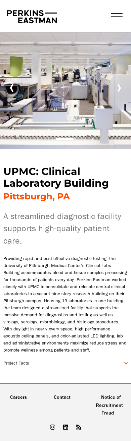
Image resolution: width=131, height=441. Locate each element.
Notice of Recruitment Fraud (109, 405)
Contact (62, 397)
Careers (18, 397)
